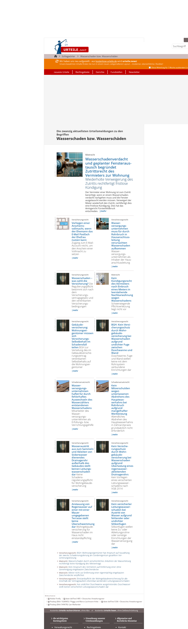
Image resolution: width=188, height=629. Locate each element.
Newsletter (134, 72)
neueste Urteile (61, 72)
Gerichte (100, 72)
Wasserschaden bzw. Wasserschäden (99, 56)
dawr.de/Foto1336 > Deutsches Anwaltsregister (122, 601)
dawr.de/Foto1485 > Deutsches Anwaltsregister (85, 598)
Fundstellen (116, 72)
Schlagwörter (68, 56)
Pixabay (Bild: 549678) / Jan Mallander (65, 604)
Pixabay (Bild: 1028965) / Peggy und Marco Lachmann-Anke (74, 601)
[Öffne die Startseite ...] (81, 46)
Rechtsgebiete (82, 72)
